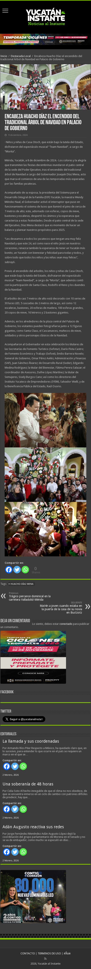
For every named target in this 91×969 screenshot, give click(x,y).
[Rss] (45, 958)
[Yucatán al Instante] (45, 16)
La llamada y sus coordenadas (31, 741)
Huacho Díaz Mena (22, 584)
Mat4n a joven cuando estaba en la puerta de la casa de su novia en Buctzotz (61, 607)
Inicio (3, 56)
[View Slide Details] (33, 658)
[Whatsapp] (25, 569)
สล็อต (67, 953)
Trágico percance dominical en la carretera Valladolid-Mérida (30, 596)
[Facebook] (8, 569)
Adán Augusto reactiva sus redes (33, 826)
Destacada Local (21, 56)
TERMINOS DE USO (49, 953)
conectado (65, 623)
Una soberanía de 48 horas (28, 784)
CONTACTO (28, 953)
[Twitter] (17, 569)
